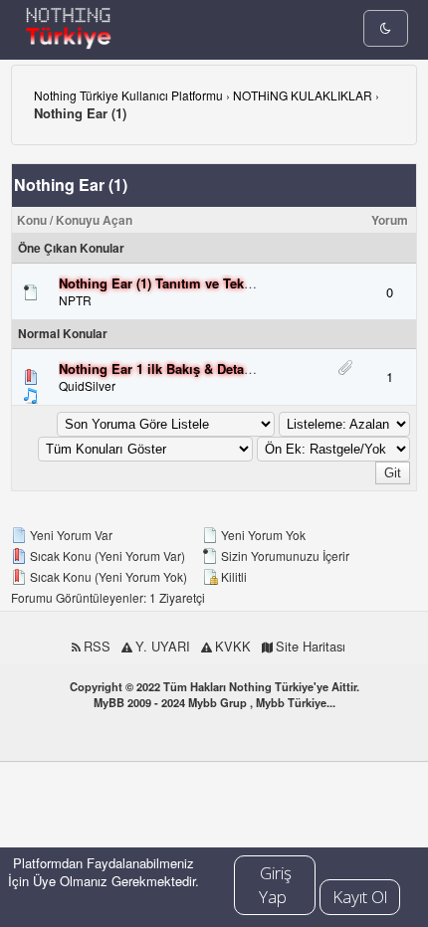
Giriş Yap (275, 884)
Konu (32, 220)
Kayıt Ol (359, 896)
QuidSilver (87, 385)
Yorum (389, 220)
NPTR (75, 299)
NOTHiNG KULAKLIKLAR (302, 95)
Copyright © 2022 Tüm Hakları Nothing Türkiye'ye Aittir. (214, 686)
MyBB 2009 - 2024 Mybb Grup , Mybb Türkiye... (214, 702)
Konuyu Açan (94, 220)
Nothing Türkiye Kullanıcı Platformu (128, 95)
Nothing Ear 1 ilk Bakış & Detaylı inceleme (189, 368)
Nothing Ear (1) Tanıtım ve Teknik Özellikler (192, 283)
